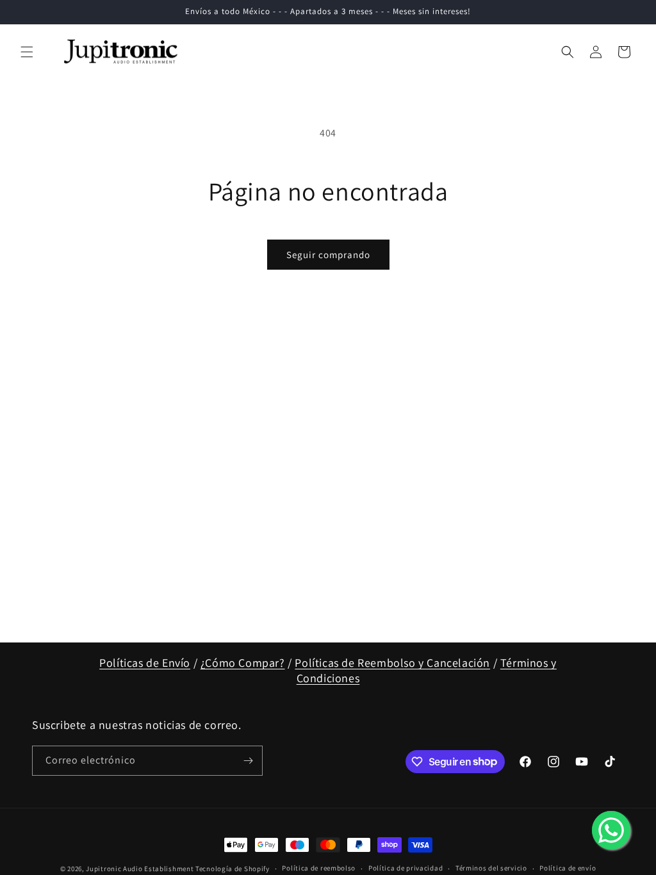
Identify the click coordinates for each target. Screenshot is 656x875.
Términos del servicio (491, 867)
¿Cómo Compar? (243, 662)
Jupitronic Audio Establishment (139, 868)
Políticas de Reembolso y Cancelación (392, 662)
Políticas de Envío (144, 662)
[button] (27, 52)
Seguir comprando (328, 255)
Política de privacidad (405, 867)
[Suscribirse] (248, 761)
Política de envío (567, 867)
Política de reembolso (319, 867)
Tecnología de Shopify (232, 868)
